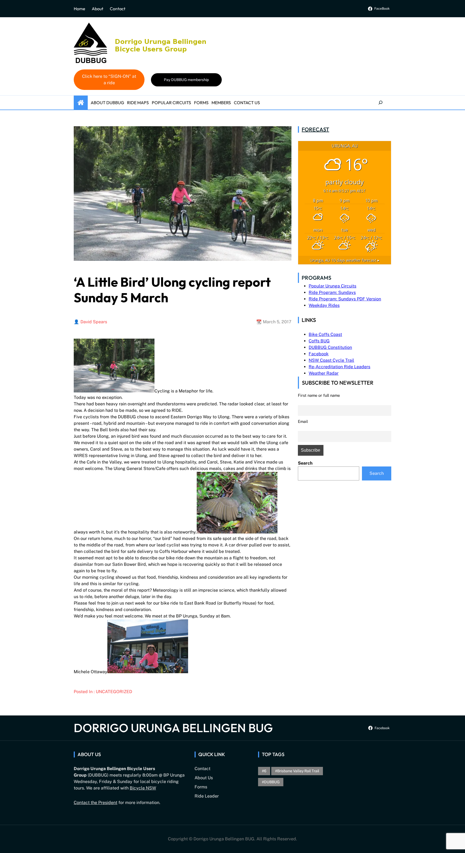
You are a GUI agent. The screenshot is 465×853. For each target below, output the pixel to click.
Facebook (319, 353)
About (97, 8)
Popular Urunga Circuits (332, 286)
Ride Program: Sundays (332, 292)
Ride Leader (207, 796)
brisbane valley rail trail (298, 771)
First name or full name (319, 395)
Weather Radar (324, 373)
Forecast (315, 129)
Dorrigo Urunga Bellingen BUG (173, 727)
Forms (201, 786)
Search (305, 463)
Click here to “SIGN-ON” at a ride (109, 79)
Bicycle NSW (143, 788)
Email (303, 421)
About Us (204, 777)
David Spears (93, 321)
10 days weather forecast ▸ (344, 260)
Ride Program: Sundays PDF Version (345, 298)
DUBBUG (272, 782)
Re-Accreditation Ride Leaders (339, 366)
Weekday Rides (324, 305)
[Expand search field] (380, 103)
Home (79, 8)
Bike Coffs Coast (325, 334)
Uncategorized (114, 691)
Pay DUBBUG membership (186, 80)
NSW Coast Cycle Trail (331, 360)
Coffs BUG (319, 340)
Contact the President (95, 802)
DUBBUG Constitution (330, 347)
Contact (117, 8)
